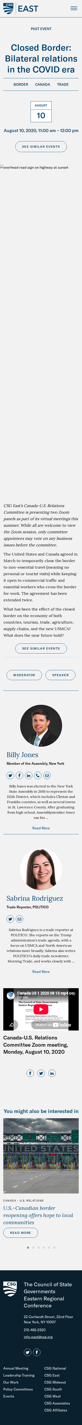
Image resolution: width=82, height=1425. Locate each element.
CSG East (52, 1375)
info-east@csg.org (38, 1337)
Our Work (11, 1382)
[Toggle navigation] (74, 8)
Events (8, 1396)
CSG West (52, 1396)
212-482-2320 (34, 1330)
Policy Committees (18, 1389)
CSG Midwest (55, 1382)
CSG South (53, 1389)
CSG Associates (57, 1403)
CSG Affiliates (55, 1410)
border (21, 84)
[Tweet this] (41, 1073)
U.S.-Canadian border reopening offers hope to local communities (38, 1215)
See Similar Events (41, 147)
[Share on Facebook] (30, 1073)
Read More (41, 828)
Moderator (24, 675)
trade (63, 84)
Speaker (60, 675)
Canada (42, 84)
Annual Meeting (15, 1368)
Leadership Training (19, 1375)
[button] (11, 775)
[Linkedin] (52, 1073)
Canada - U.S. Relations (23, 1200)
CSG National (55, 1368)
